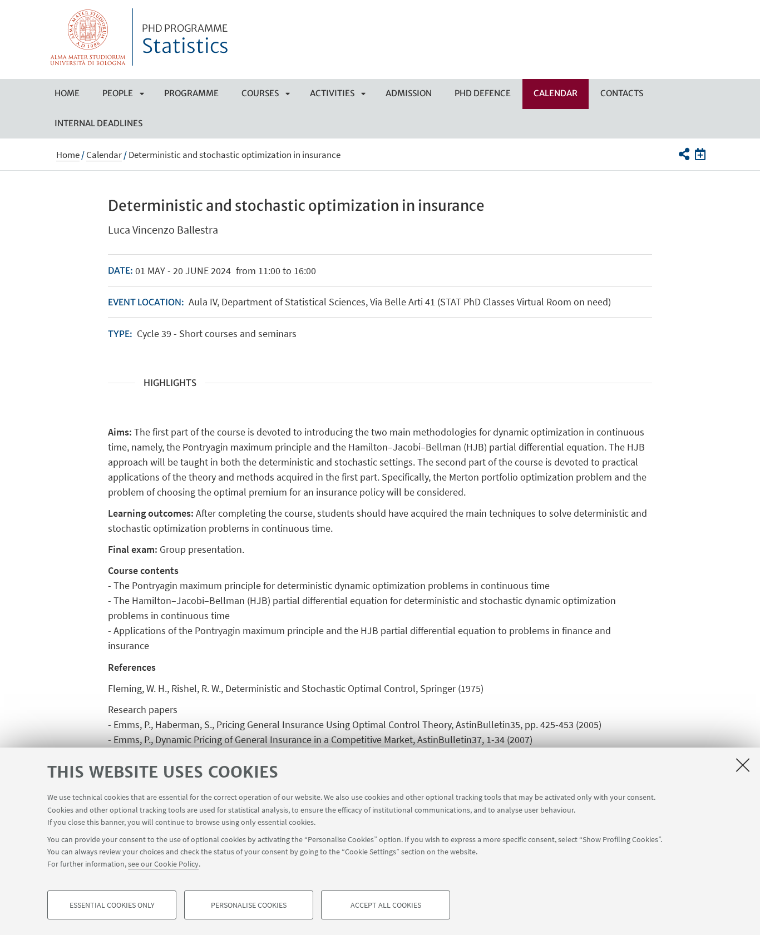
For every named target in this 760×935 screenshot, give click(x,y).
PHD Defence (483, 93)
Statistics (185, 40)
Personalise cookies (249, 905)
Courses (260, 93)
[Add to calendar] (700, 154)
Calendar (556, 93)
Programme (191, 93)
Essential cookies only (112, 905)
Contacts (621, 93)
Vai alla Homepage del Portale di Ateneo (88, 37)
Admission (409, 93)
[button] (683, 154)
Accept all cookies (386, 905)
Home (67, 93)
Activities (332, 93)
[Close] (743, 765)
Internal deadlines (98, 123)
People (117, 93)
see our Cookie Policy (163, 864)
